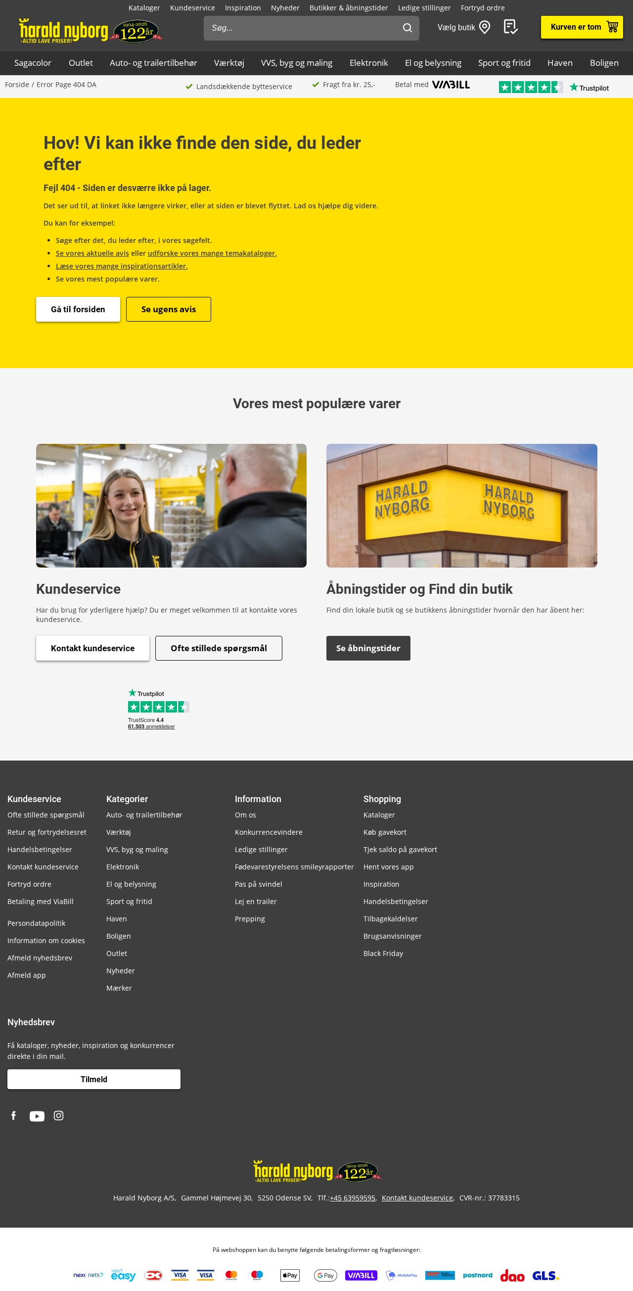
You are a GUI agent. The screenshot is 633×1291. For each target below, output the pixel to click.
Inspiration (243, 7)
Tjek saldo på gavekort (400, 849)
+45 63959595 (352, 1197)
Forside (17, 84)
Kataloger (144, 7)
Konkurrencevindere (269, 832)
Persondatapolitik (36, 923)
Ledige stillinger (424, 7)
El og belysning (433, 62)
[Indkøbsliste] (512, 27)
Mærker (119, 988)
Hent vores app (388, 866)
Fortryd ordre (483, 7)
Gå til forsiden (78, 309)
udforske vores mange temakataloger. (212, 253)
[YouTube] (37, 1116)
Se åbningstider (368, 648)
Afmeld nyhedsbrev (39, 957)
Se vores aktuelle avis (92, 253)
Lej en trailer (256, 901)
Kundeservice (192, 7)
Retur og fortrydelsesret (47, 832)
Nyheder (285, 7)
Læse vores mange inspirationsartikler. (122, 266)
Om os (245, 814)
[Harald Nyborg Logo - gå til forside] (90, 30)
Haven (560, 62)
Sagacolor (32, 62)
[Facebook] (14, 1116)
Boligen (604, 62)
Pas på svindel (258, 884)
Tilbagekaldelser (390, 918)
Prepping (250, 918)
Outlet (81, 62)
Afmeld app (26, 975)
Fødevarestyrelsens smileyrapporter (294, 866)
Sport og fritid (504, 62)
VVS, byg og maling (296, 62)
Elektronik (369, 62)
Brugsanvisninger (392, 936)
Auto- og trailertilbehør (153, 62)
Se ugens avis (168, 309)
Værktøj (229, 62)
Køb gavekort (385, 832)
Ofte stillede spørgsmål (219, 648)
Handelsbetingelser (39, 849)
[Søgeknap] (407, 28)
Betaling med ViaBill (40, 901)
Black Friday (383, 953)
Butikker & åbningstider (349, 7)
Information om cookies (46, 940)
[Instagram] (59, 1116)
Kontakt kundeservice (93, 648)
